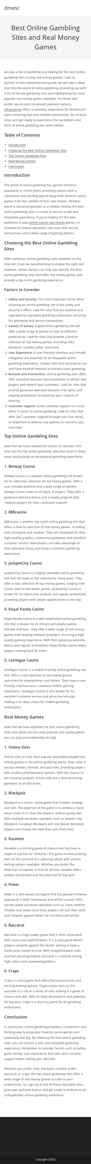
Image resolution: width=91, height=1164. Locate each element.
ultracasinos (13, 109)
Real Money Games (22, 161)
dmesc (11, 7)
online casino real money (47, 223)
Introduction (17, 145)
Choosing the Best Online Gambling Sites (37, 150)
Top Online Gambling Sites (27, 156)
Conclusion (16, 166)
